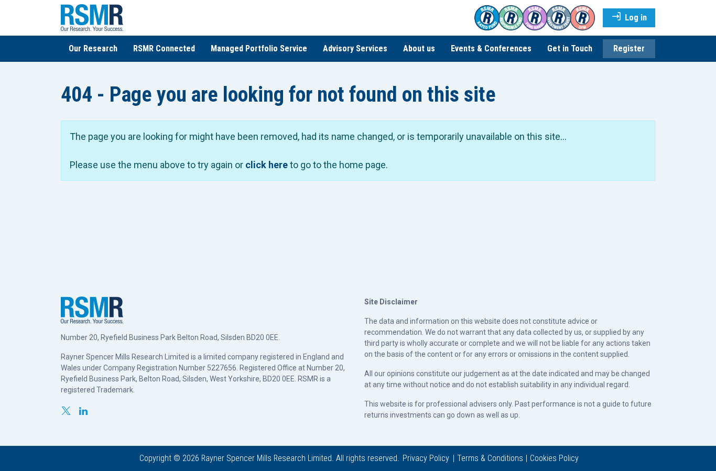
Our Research (93, 48)
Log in (635, 18)
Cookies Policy (554, 458)
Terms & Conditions (490, 458)
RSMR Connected (164, 48)
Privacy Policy (426, 458)
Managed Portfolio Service (259, 48)
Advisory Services (355, 48)
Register (629, 48)
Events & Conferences (491, 48)
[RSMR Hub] (92, 17)
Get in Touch (569, 48)
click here (266, 164)
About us (419, 48)
